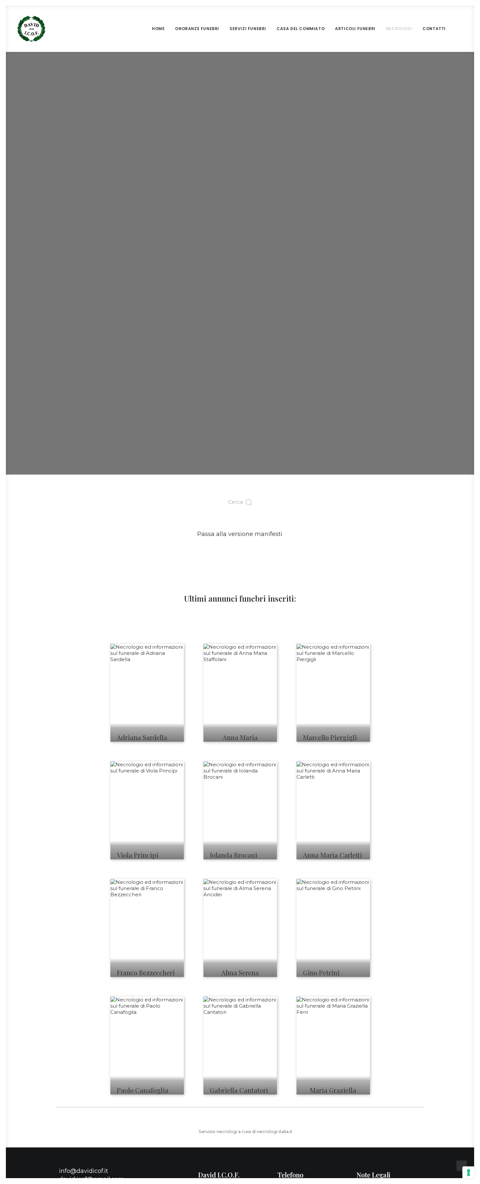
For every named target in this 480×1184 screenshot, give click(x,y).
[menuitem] (158, 28)
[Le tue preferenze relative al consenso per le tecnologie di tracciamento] (468, 1172)
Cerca (237, 502)
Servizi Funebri (248, 28)
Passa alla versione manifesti (240, 534)
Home (158, 28)
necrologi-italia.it (274, 1131)
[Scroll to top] (461, 1165)
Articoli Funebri (355, 28)
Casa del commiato (301, 28)
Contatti (434, 28)
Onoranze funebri (197, 28)
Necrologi (399, 28)
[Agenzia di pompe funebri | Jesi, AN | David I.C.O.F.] (31, 28)
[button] (460, 28)
